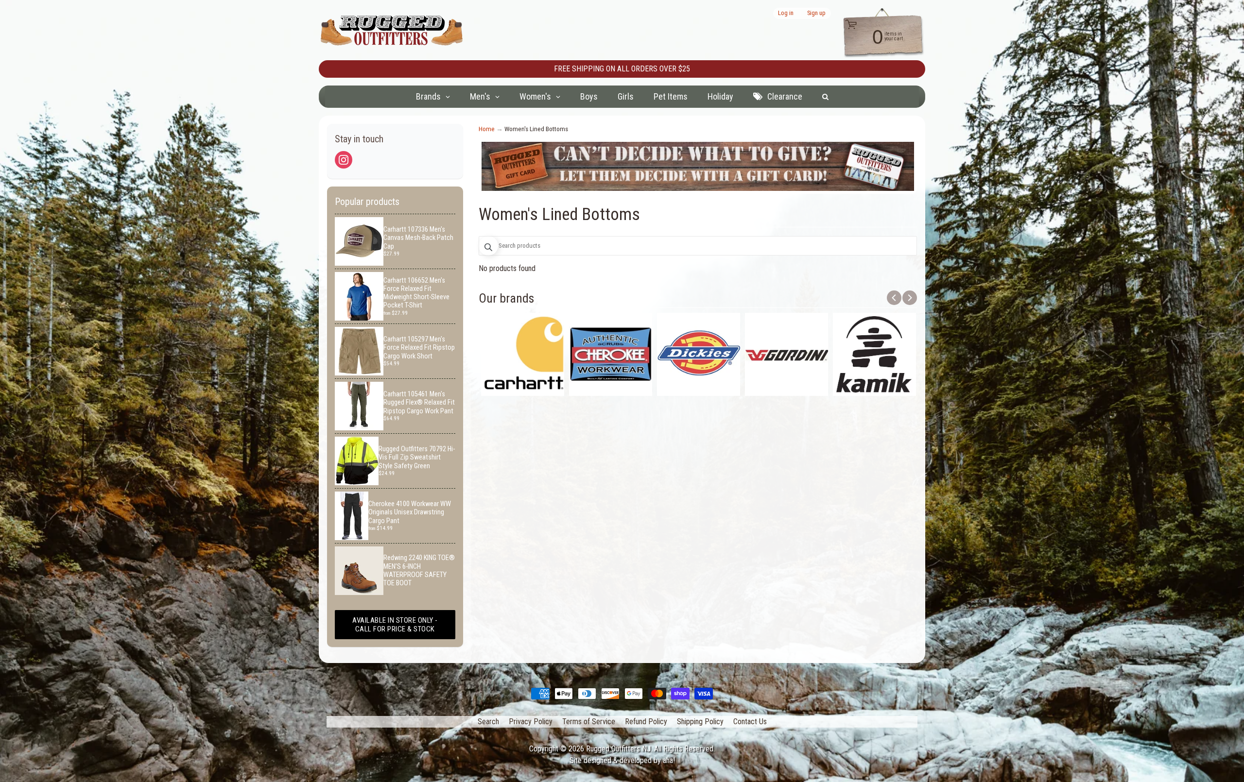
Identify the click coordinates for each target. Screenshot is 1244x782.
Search (488, 721)
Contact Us (750, 721)
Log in (786, 13)
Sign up (816, 13)
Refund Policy (646, 721)
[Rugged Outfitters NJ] (392, 30)
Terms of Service (588, 721)
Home (487, 129)
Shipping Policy (700, 721)
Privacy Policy (531, 721)
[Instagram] (343, 160)
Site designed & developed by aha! (622, 760)
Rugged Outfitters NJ (618, 748)
